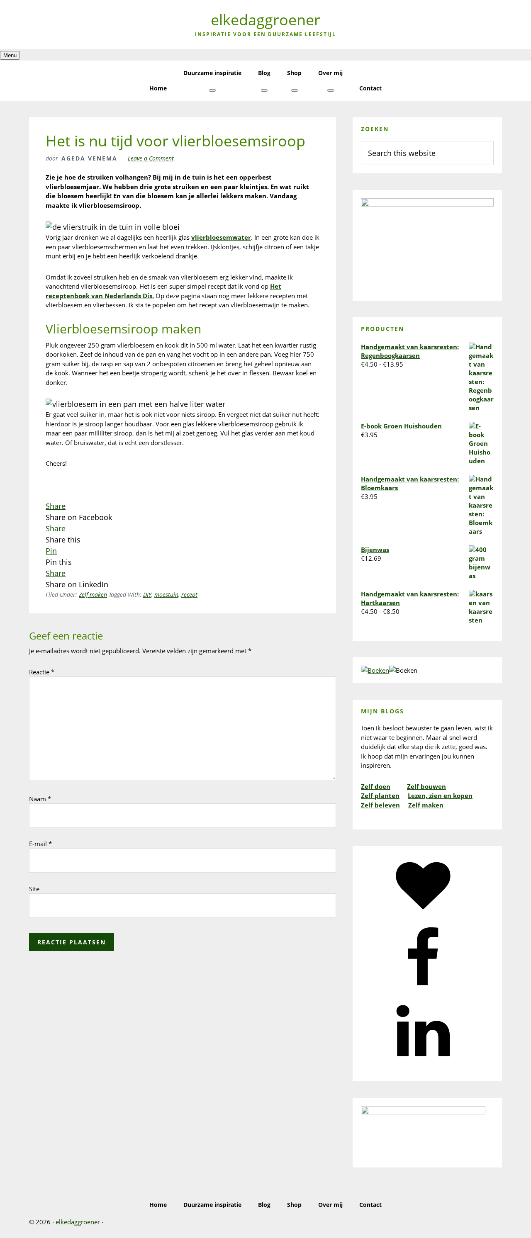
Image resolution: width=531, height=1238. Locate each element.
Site (34, 889)
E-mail (40, 843)
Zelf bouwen (426, 786)
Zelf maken (93, 594)
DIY (147, 594)
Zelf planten (380, 795)
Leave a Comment (151, 158)
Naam (40, 799)
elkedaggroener (265, 20)
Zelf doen (375, 786)
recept (189, 594)
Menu (10, 55)
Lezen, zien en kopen (440, 795)
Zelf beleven (380, 805)
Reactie (41, 672)
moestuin (166, 594)
